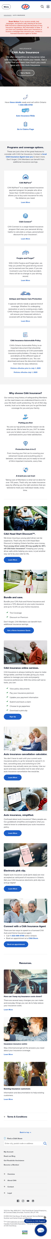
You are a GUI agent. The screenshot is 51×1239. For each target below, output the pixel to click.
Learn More (25, 202)
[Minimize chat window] (45, 1217)
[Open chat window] (41, 1230)
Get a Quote (25, 73)
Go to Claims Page (25, 129)
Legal (9, 1193)
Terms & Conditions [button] (17, 1116)
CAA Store (33, 938)
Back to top (25, 1132)
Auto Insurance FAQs (25, 116)
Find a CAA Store (14, 1138)
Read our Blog (9, 1156)
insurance (8, 15)
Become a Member (11, 1165)
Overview (11, 1174)
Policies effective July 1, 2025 (25, 372)
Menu (6, 7)
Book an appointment (16, 944)
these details (15, 102)
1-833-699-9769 (25, 105)
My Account (8, 1152)
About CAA (11, 1180)
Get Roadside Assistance (14, 1160)
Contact (10, 1187)
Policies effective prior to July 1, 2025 (26, 368)
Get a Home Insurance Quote (18, 630)
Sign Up (13, 717)
